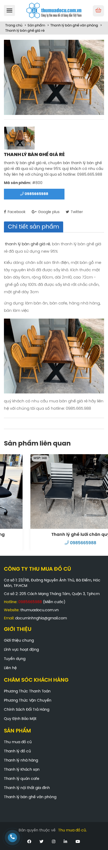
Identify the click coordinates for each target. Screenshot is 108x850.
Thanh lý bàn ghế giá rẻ (25, 30)
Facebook (16, 212)
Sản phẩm (36, 25)
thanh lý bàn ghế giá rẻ (27, 244)
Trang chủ (13, 25)
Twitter (76, 212)
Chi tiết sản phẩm (33, 227)
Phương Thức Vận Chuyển (27, 701)
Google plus (48, 212)
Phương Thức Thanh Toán (27, 691)
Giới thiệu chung (19, 641)
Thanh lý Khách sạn (22, 770)
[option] (54, 77)
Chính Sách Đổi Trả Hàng (26, 710)
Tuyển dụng (14, 659)
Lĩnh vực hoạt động (21, 650)
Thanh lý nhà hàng (21, 761)
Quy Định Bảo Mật (20, 719)
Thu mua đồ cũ (18, 742)
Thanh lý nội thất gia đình (27, 788)
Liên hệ (10, 668)
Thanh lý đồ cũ (17, 751)
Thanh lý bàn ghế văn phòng (74, 25)
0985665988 (36, 194)
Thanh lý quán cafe (21, 779)
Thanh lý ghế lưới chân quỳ (54, 534)
